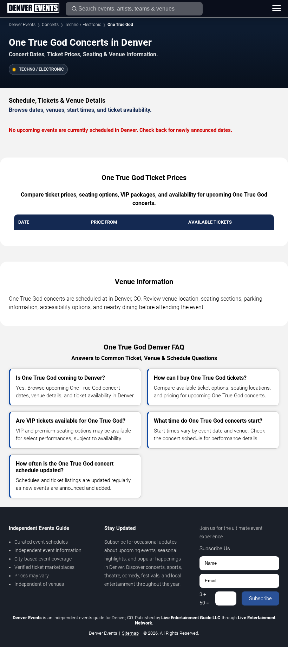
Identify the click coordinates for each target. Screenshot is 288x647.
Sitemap (130, 633)
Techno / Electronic (83, 24)
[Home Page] (33, 8)
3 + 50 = (204, 598)
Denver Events (22, 24)
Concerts (50, 24)
